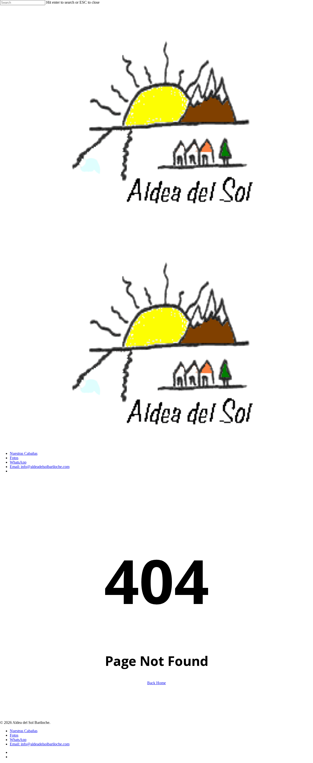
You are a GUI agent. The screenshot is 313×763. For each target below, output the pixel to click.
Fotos (14, 735)
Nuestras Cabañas (23, 731)
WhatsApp (18, 740)
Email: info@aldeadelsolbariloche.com (39, 744)
